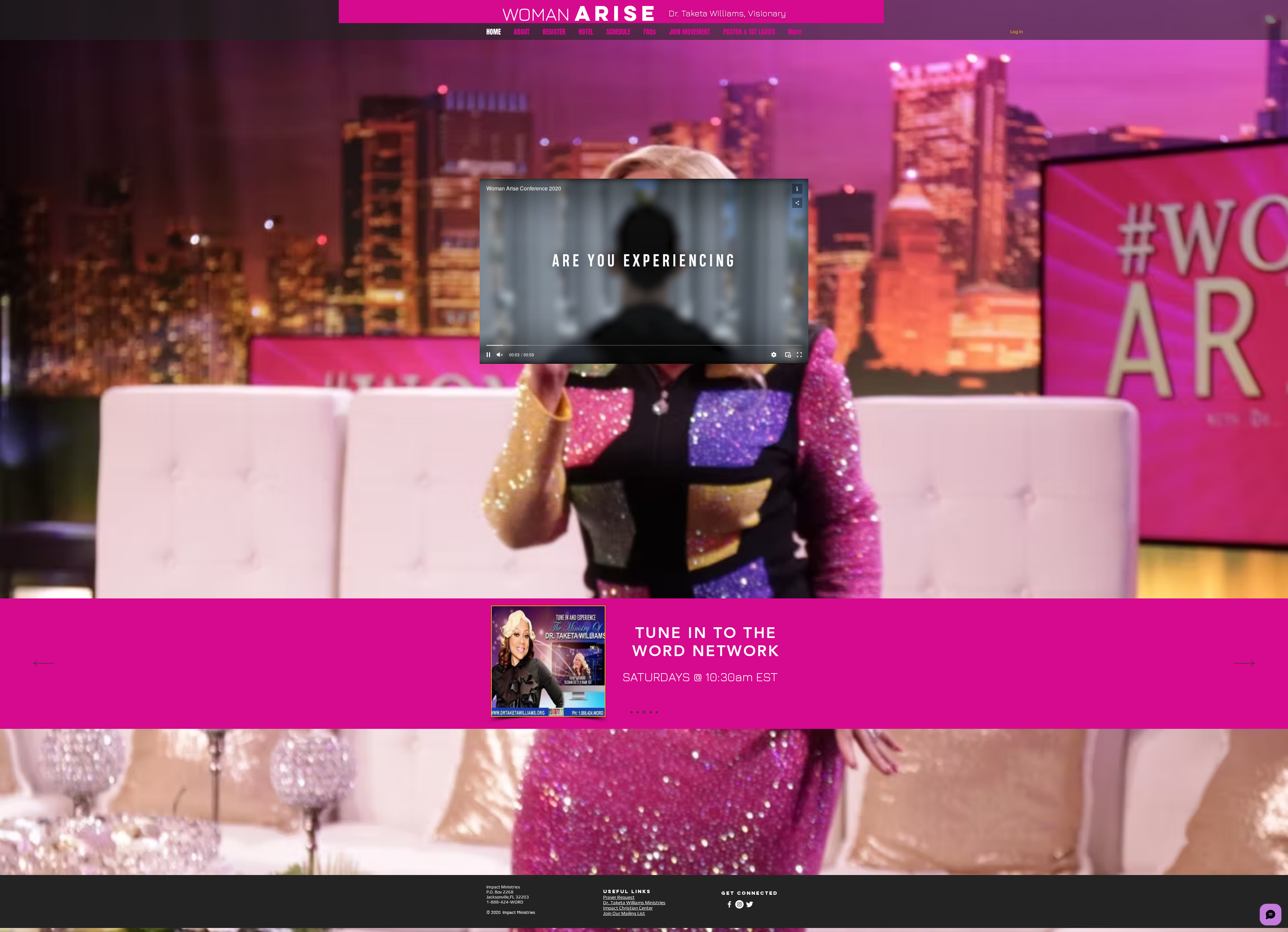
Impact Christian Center (628, 908)
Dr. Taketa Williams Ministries (634, 902)
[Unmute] (499, 354)
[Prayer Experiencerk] (650, 712)
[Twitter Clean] (749, 904)
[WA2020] (632, 712)
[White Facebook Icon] (729, 904)
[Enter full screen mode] (799, 354)
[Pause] (488, 354)
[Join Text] (638, 712)
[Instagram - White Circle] (739, 904)
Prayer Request (619, 897)
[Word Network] (644, 712)
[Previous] (44, 663)
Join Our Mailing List (624, 913)
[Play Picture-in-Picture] (788, 354)
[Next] (1244, 663)
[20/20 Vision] (656, 712)
